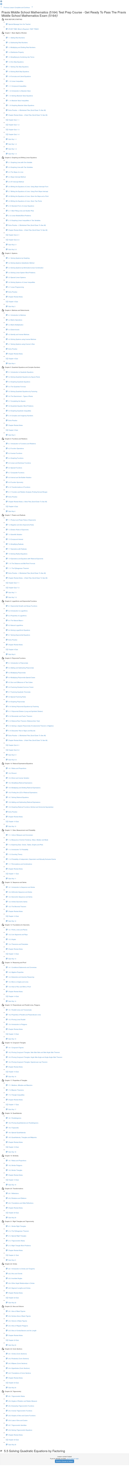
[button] (1, 2)
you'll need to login (73, 1459)
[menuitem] (1, 5)
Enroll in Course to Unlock (64, 1461)
